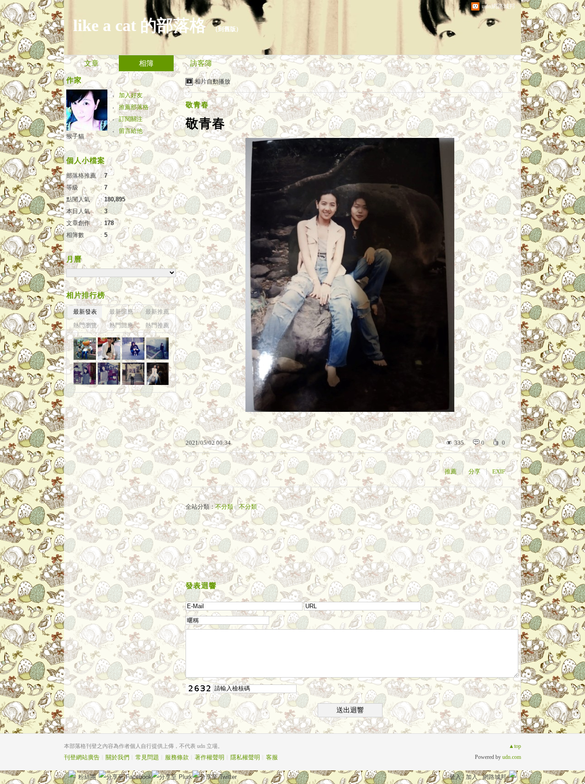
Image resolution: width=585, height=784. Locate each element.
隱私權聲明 (245, 757)
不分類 (224, 506)
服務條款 (177, 757)
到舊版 (227, 29)
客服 (272, 757)
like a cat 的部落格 (139, 25)
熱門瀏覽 (85, 325)
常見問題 (147, 757)
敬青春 (197, 105)
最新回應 (121, 311)
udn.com (511, 757)
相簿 (146, 63)
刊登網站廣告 (82, 757)
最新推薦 (157, 311)
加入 (472, 776)
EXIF (498, 471)
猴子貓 (75, 136)
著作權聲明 (209, 757)
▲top (515, 746)
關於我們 (117, 757)
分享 (474, 471)
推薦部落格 (134, 107)
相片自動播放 (212, 81)
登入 (455, 776)
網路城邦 (494, 776)
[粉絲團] (72, 774)
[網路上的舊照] (85, 348)
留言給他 (131, 130)
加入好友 (131, 95)
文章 (91, 63)
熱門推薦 (157, 325)
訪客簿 (201, 63)
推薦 (451, 471)
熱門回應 (121, 325)
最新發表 (85, 311)
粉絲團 (87, 776)
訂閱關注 (131, 119)
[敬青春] (133, 348)
